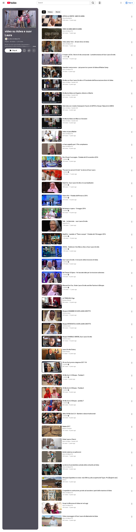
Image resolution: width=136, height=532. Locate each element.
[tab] (44, 12)
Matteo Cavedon (67, 428)
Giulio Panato (66, 351)
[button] (20, 19)
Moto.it (64, 480)
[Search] (93, 3)
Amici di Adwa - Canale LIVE (70, 82)
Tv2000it (65, 56)
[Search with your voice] (100, 3)
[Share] (29, 50)
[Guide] (3, 3)
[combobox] (63, 3)
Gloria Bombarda (67, 18)
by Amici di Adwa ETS (14, 39)
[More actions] (34, 50)
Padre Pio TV (66, 223)
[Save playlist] (24, 50)
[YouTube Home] (12, 3)
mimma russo (66, 313)
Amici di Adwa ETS (68, 31)
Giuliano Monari (67, 300)
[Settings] (121, 3)
